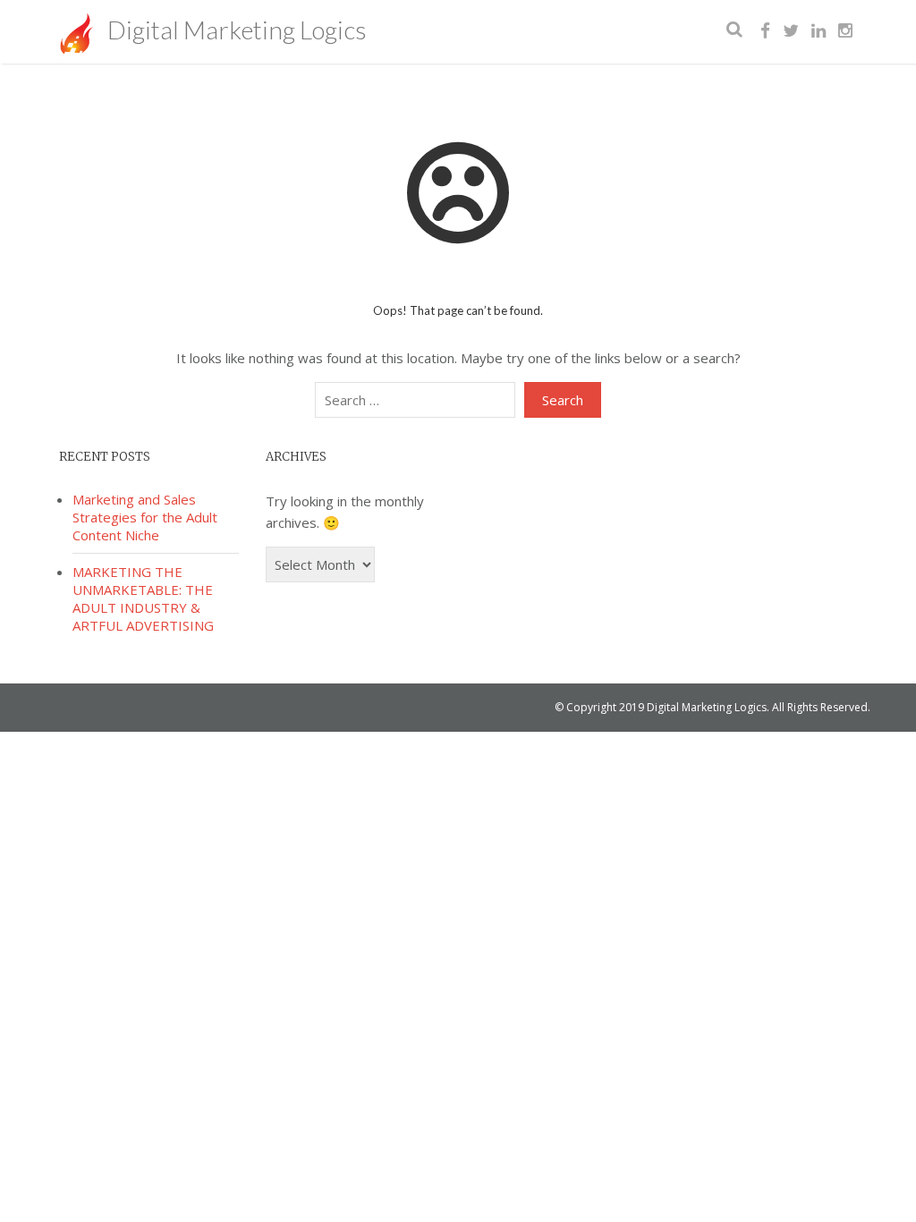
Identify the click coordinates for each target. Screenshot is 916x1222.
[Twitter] (791, 31)
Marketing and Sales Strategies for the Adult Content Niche (144, 517)
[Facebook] (765, 31)
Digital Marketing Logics (234, 29)
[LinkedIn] (818, 31)
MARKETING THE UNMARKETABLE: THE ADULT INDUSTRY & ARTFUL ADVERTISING (143, 598)
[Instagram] (845, 31)
